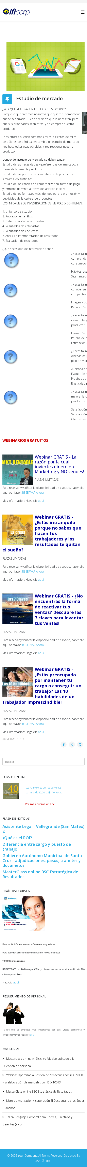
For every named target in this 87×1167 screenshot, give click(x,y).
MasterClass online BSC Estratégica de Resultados (40, 874)
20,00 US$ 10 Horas (50, 792)
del (28, 792)
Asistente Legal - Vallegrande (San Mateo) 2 (43, 829)
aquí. (32, 1034)
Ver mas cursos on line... (41, 804)
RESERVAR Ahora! (33, 492)
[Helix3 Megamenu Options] (83, 12)
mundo (34, 792)
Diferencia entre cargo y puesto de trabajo (36, 846)
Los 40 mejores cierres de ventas (43, 787)
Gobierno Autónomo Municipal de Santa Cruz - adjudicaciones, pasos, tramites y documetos (42, 860)
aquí (41, 501)
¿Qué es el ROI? (17, 837)
